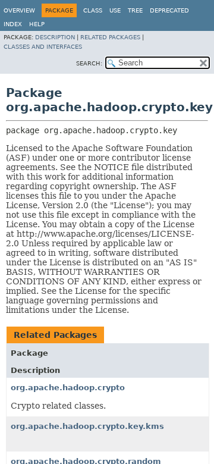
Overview (19, 10)
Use (115, 10)
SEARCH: (89, 63)
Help (37, 24)
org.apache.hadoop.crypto (68, 387)
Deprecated (169, 10)
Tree (135, 10)
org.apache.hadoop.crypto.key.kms (87, 426)
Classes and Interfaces (43, 46)
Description (55, 37)
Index (13, 24)
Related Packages (110, 37)
